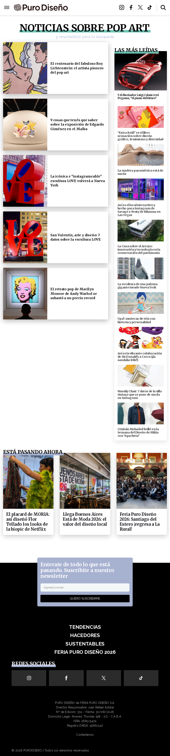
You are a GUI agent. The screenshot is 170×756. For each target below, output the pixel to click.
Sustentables (92, 8)
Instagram (123, 7)
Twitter (141, 7)
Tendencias (85, 627)
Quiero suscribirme (85, 598)
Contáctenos (85, 734)
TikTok (150, 7)
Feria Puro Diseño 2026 (92, 13)
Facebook (132, 7)
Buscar (163, 7)
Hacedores (85, 635)
